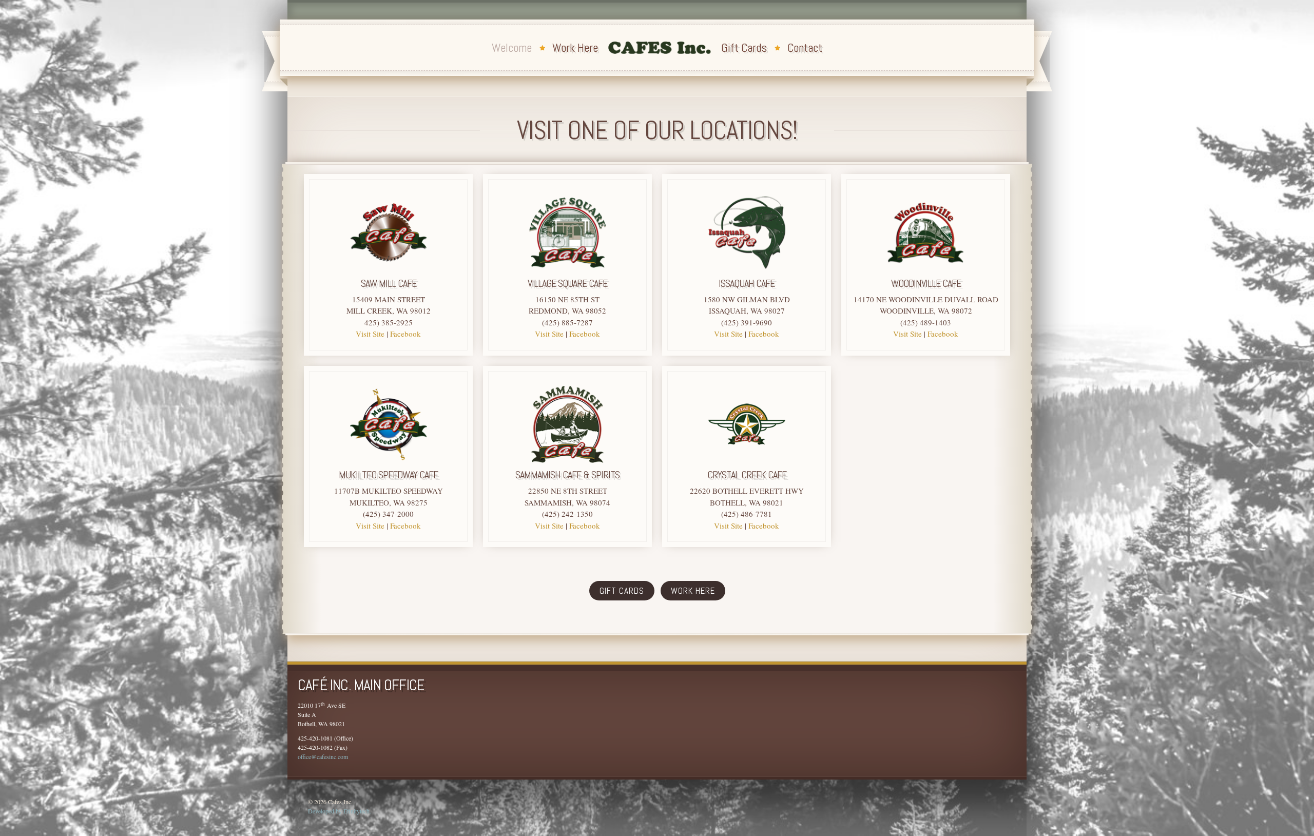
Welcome (512, 47)
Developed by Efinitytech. (339, 811)
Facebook (405, 333)
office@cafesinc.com (323, 756)
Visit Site (370, 333)
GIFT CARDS (622, 590)
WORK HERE (693, 590)
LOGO (659, 48)
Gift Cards (744, 47)
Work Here (575, 47)
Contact (804, 47)
